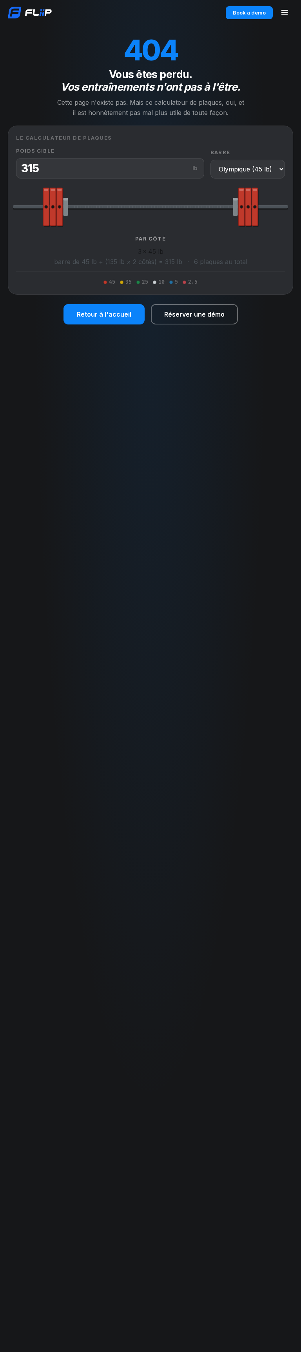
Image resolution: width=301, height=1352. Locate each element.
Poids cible (35, 151)
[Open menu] (284, 12)
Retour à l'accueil (104, 314)
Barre (220, 152)
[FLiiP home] (30, 12)
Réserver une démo (194, 314)
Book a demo (249, 12)
